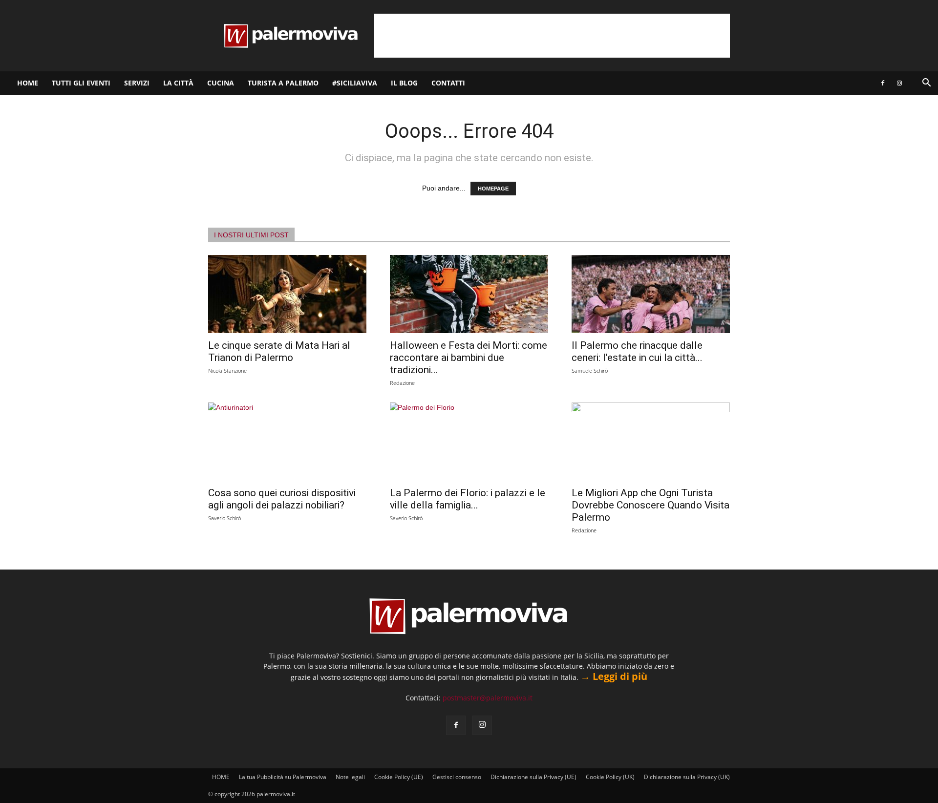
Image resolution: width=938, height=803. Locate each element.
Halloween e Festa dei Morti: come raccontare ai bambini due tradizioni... (468, 357)
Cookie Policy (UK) (610, 777)
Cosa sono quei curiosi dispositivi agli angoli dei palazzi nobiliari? (282, 499)
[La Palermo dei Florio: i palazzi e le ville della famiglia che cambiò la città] (469, 441)
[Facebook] (882, 83)
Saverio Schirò (224, 518)
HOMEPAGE (493, 188)
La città (178, 82)
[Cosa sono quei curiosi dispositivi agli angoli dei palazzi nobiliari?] (287, 441)
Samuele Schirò (590, 370)
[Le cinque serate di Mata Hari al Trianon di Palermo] (287, 294)
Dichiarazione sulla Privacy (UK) (687, 777)
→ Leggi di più (613, 676)
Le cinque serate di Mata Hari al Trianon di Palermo (279, 351)
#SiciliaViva (354, 82)
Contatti (448, 82)
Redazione (402, 382)
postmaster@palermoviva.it (488, 697)
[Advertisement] (552, 36)
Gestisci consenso (456, 777)
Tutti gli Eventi (81, 82)
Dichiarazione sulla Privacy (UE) (533, 777)
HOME (27, 82)
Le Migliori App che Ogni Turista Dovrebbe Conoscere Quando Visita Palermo (650, 505)
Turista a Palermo (283, 82)
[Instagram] (899, 83)
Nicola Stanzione (227, 370)
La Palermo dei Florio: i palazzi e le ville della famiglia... (467, 499)
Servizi (136, 82)
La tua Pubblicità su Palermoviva (282, 777)
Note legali (350, 777)
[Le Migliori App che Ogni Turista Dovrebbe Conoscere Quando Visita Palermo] (651, 441)
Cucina (220, 82)
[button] (926, 83)
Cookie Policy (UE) (398, 777)
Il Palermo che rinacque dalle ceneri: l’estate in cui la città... (637, 351)
